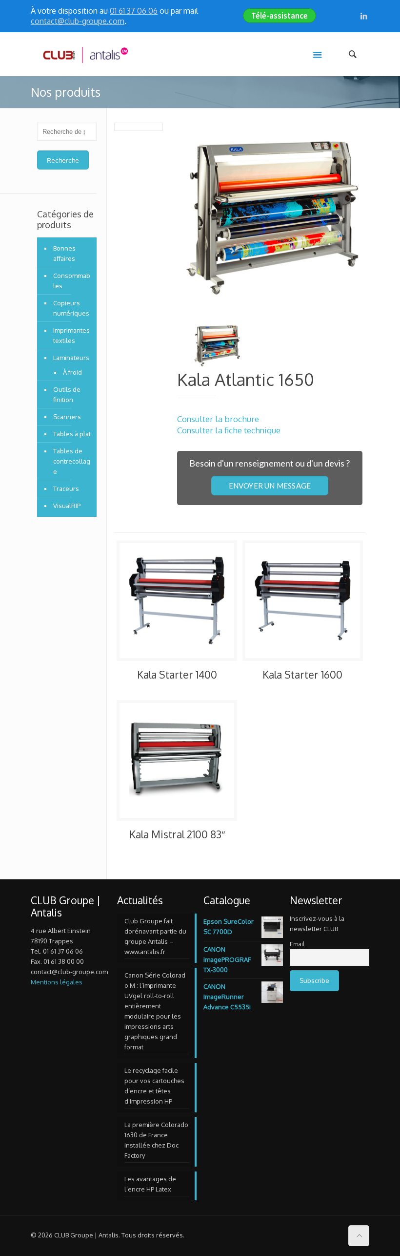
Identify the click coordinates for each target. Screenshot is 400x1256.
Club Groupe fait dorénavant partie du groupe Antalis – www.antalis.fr (155, 936)
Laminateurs (71, 358)
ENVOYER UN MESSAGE (270, 485)
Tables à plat (72, 434)
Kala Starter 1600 (302, 674)
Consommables (71, 281)
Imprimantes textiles (71, 335)
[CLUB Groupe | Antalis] (84, 54)
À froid (72, 372)
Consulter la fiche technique (228, 430)
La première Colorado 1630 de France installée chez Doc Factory (156, 1140)
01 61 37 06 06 (134, 11)
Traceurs (66, 488)
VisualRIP (66, 506)
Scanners (67, 417)
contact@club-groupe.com (77, 21)
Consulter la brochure (218, 419)
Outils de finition (66, 394)
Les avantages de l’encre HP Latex (150, 1184)
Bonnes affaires (64, 253)
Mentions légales (56, 982)
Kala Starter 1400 (177, 674)
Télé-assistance (279, 15)
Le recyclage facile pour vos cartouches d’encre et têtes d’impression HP (154, 1085)
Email (297, 944)
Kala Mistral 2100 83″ (177, 834)
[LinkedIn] (364, 16)
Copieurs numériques (71, 308)
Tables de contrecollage (71, 461)
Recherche (63, 160)
